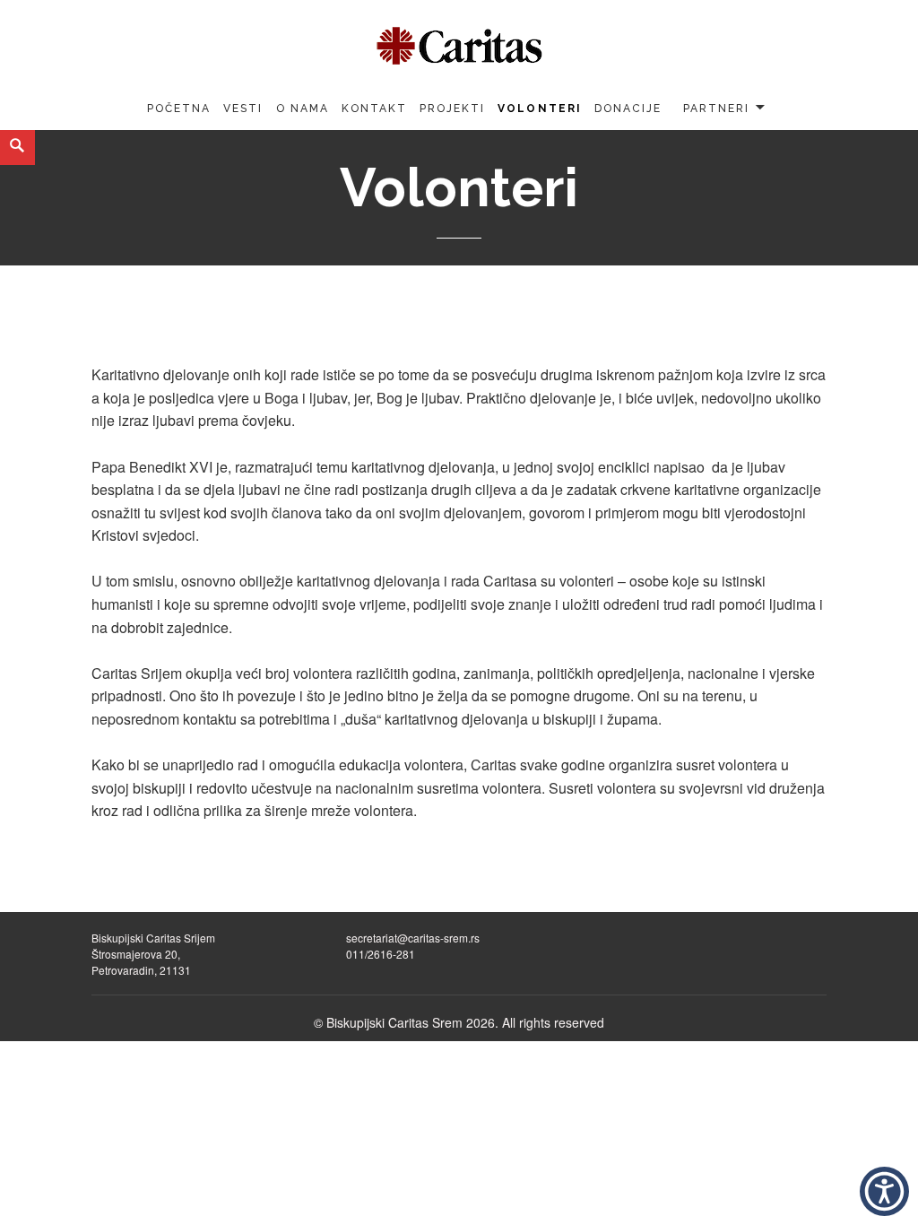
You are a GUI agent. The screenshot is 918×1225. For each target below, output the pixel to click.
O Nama (302, 108)
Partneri (716, 108)
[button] (884, 1191)
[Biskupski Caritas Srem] (459, 41)
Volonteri (539, 108)
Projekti (452, 108)
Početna (179, 108)
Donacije (628, 108)
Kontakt (374, 108)
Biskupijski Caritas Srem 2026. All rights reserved (465, 1022)
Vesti (243, 108)
